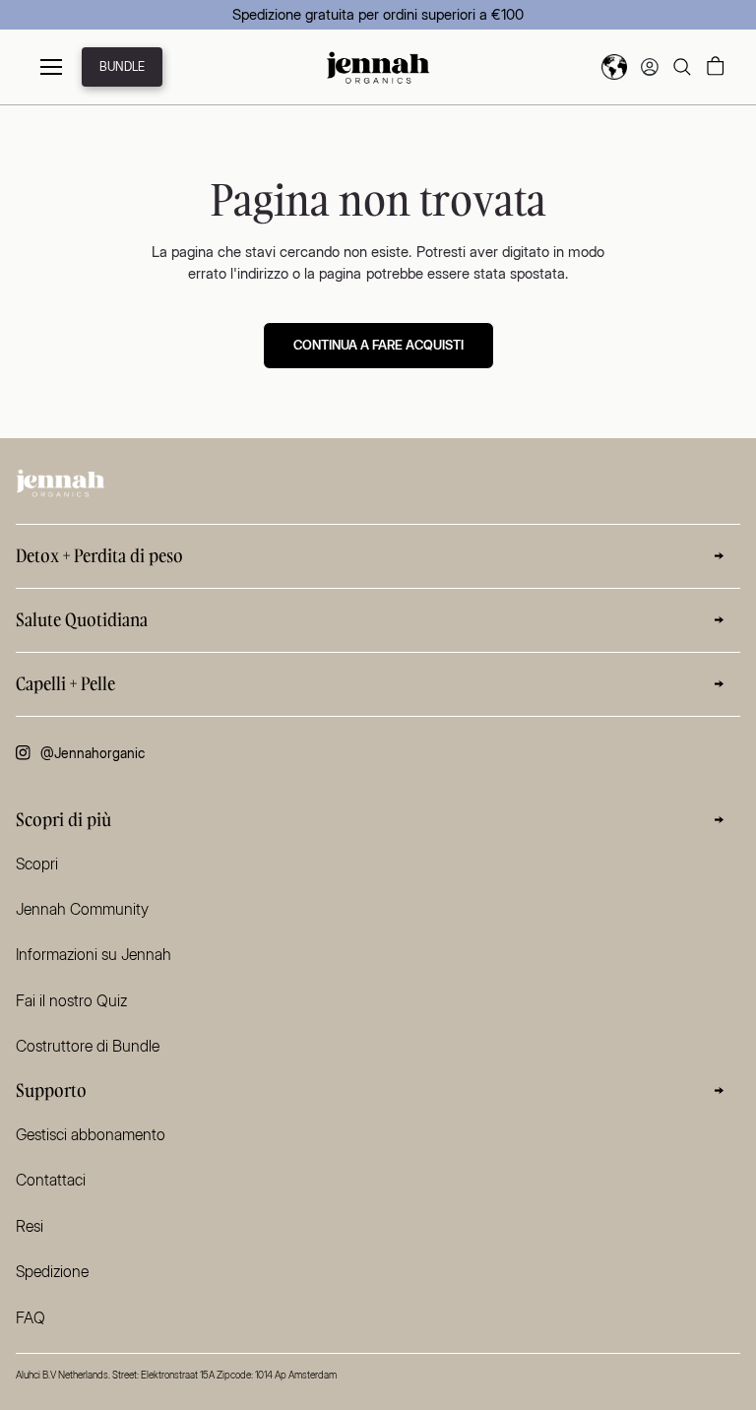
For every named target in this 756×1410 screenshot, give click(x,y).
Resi (29, 1226)
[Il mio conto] (649, 67)
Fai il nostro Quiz (71, 1000)
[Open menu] (51, 67)
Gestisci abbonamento (90, 1134)
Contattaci (51, 1179)
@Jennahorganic (92, 752)
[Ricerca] (682, 67)
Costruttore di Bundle (87, 1046)
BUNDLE (122, 66)
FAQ (30, 1317)
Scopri (37, 863)
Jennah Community (82, 909)
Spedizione (52, 1271)
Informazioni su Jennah (93, 954)
